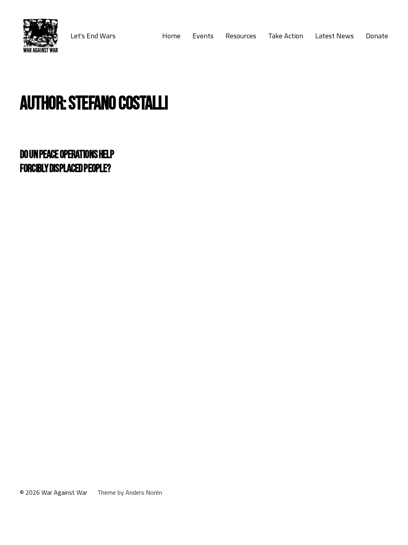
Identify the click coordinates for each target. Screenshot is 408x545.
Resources (241, 35)
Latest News (334, 35)
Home (171, 35)
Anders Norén (144, 492)
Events (203, 35)
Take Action (285, 35)
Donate (377, 35)
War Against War (64, 492)
